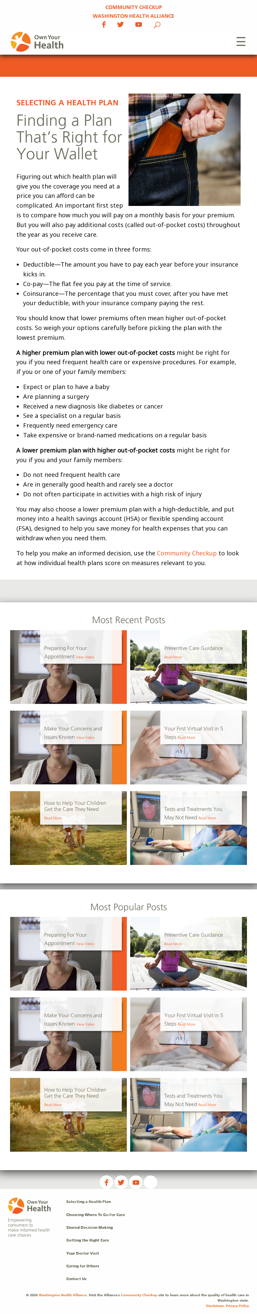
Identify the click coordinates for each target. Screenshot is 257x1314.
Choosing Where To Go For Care (95, 1215)
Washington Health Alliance (133, 16)
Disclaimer (215, 1306)
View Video (85, 657)
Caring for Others (82, 1266)
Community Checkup (133, 7)
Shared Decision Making (89, 1227)
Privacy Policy (237, 1306)
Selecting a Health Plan (67, 103)
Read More (173, 657)
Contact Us (76, 1279)
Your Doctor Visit (82, 1253)
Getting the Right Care (87, 1240)
